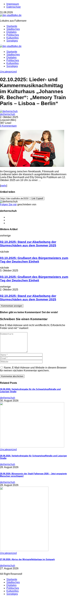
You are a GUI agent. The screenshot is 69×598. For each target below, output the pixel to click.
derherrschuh (7, 114)
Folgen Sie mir (8, 204)
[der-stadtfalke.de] (11, 15)
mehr (3, 185)
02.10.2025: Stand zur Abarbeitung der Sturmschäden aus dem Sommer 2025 (28, 243)
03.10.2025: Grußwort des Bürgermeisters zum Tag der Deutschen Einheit (34, 259)
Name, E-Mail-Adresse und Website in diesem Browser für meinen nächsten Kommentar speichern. (33, 369)
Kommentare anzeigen (11, 306)
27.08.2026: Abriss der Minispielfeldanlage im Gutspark (27, 559)
